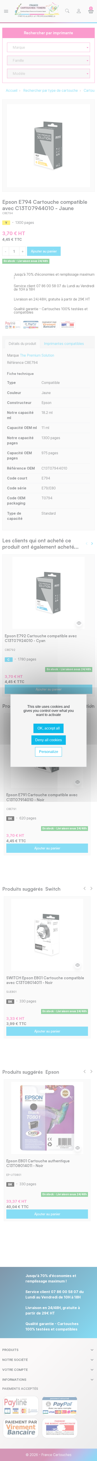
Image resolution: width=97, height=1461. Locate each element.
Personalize (48, 752)
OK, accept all (48, 728)
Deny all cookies (48, 740)
